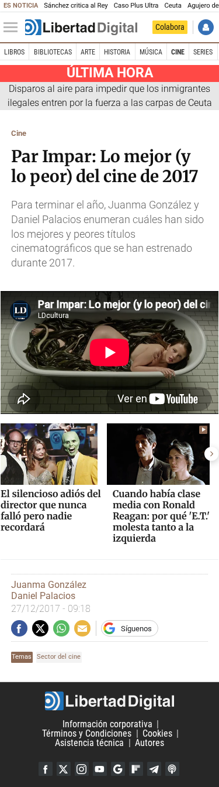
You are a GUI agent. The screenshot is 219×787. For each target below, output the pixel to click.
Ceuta (172, 5)
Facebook (46, 769)
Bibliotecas (53, 52)
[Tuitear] (40, 628)
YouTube (100, 769)
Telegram (154, 769)
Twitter (64, 769)
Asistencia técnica (89, 742)
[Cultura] (81, 27)
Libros (14, 52)
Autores (149, 742)
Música (151, 52)
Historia (117, 52)
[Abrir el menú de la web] (13, 27)
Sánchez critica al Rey (75, 5)
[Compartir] (19, 628)
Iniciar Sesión (206, 27)
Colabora (170, 27)
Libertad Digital (109, 701)
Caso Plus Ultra (136, 5)
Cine (178, 52)
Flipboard (136, 769)
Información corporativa (107, 724)
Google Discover (118, 769)
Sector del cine (59, 657)
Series (203, 52)
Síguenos (136, 628)
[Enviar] (61, 628)
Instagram (82, 769)
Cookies (157, 733)
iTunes (172, 769)
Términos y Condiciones (86, 733)
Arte (88, 52)
